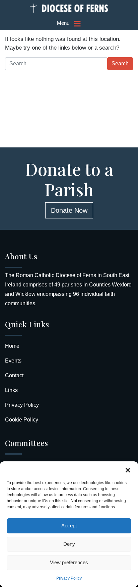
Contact (14, 375)
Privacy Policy (69, 578)
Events (13, 361)
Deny (69, 544)
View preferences (69, 562)
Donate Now (69, 210)
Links (11, 390)
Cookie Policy (21, 419)
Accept (69, 525)
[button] (128, 469)
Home (12, 346)
